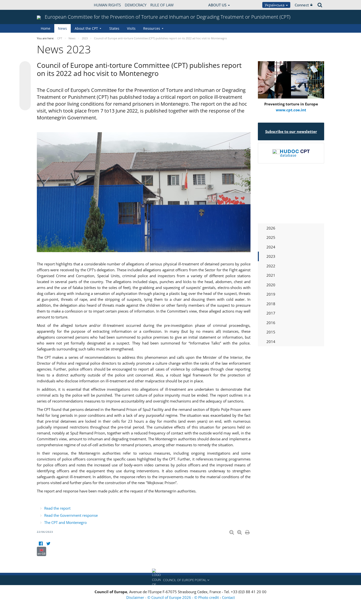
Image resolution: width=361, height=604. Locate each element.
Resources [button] (151, 28)
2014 (270, 341)
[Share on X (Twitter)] (25, 76)
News (62, 28)
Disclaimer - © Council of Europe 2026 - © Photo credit (173, 597)
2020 (270, 284)
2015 (270, 332)
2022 (270, 265)
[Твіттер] (48, 543)
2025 (270, 237)
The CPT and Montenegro (65, 522)
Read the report (57, 508)
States (114, 28)
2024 (270, 246)
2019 (270, 294)
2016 (270, 322)
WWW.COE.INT (49, 5)
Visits (131, 28)
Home (45, 28)
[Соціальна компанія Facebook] (40, 543)
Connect (302, 4)
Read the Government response (71, 515)
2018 (270, 303)
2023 (270, 256)
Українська (275, 4)
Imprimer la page (247, 531)
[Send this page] (25, 104)
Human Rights (107, 4)
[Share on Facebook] (25, 86)
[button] (180, 580)
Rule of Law (162, 4)
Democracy (135, 4)
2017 (270, 313)
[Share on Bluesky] (25, 67)
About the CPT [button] (86, 28)
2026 (270, 228)
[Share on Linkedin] (25, 95)
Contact (228, 597)
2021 (270, 275)
